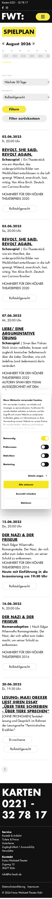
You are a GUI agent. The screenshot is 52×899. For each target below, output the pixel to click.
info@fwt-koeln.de (12, 874)
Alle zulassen (26, 484)
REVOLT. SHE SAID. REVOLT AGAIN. (20, 152)
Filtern (14, 109)
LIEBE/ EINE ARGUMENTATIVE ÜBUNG (18, 333)
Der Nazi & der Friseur (18, 537)
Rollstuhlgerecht (19, 209)
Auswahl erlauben (26, 493)
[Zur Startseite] (13, 16)
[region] (26, 56)
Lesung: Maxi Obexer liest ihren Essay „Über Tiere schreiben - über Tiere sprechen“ (25, 704)
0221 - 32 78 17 (19, 2)
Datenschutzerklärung (13, 886)
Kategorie (7, 90)
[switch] (45, 447)
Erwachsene (17, 740)
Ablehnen (26, 502)
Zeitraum (6, 75)
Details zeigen (35, 475)
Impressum (33, 886)
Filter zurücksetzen (24, 118)
